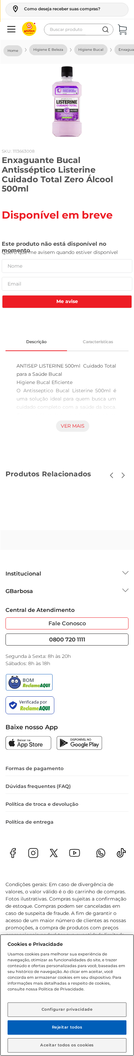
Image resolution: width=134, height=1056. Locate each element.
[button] (55, 9)
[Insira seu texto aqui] (121, 855)
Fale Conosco (67, 623)
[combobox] (78, 29)
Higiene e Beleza (48, 49)
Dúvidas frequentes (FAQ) (38, 786)
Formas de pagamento (34, 768)
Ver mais (73, 426)
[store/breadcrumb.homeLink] (12, 50)
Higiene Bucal (90, 49)
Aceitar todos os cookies (67, 1045)
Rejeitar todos (67, 1027)
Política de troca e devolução (41, 804)
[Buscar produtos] (105, 29)
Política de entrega (29, 822)
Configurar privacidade (67, 1009)
